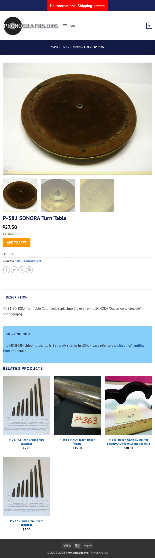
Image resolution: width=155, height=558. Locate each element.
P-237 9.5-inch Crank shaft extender (26, 441)
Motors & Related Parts (89, 46)
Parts (65, 46)
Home (54, 46)
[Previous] (10, 118)
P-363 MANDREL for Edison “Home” (77, 441)
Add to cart (16, 242)
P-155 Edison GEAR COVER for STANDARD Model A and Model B (128, 441)
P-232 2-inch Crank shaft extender (26, 523)
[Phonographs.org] (31, 25)
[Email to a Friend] (21, 269)
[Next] (144, 118)
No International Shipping (77, 5)
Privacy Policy (99, 552)
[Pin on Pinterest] (29, 269)
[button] (69, 26)
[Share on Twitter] (14, 269)
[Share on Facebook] (6, 269)
